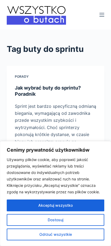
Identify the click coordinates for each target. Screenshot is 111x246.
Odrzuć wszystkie (55, 234)
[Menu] (101, 14)
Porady (22, 76)
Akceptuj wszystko (55, 205)
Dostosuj (55, 220)
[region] (55, 193)
